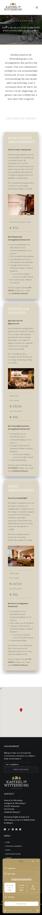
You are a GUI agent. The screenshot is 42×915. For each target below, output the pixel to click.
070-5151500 (12, 468)
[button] (37, 7)
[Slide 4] (24, 387)
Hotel (8, 850)
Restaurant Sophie (13, 854)
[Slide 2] (21, 213)
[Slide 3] (23, 213)
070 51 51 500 (9, 809)
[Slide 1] (19, 213)
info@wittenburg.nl (20, 471)
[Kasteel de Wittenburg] (13, 7)
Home (7, 842)
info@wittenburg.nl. (20, 293)
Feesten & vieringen (13, 846)
